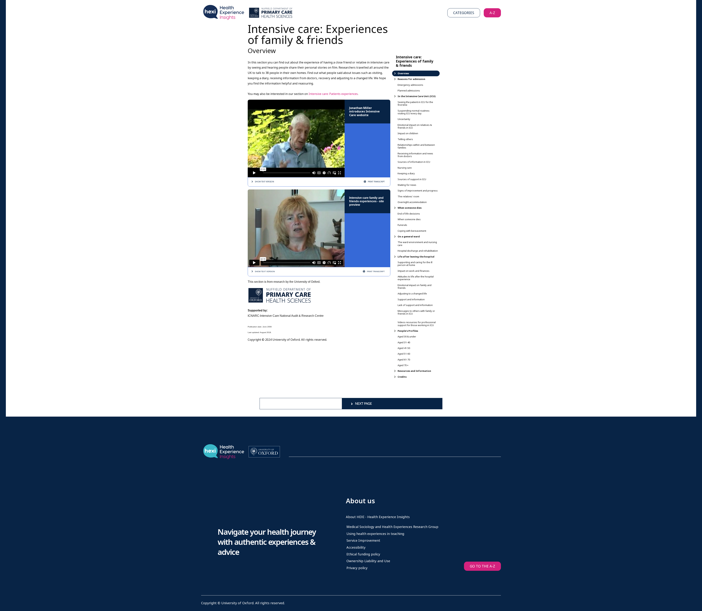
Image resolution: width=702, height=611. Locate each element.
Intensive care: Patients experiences (333, 94)
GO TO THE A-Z (482, 566)
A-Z (492, 12)
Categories (463, 12)
